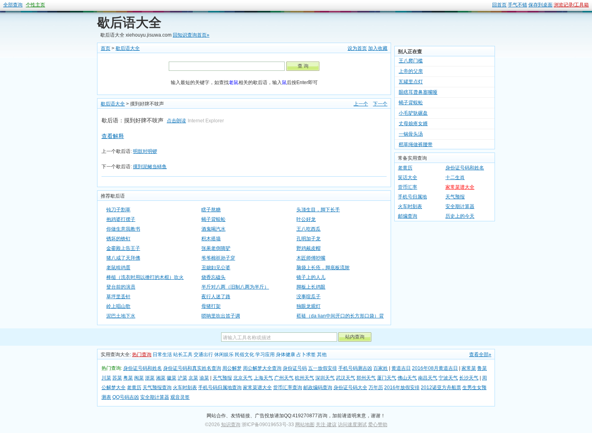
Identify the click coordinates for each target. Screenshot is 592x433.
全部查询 (13, 5)
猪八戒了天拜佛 (123, 258)
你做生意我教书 (123, 229)
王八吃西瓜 (308, 229)
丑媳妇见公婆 (215, 267)
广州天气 (284, 378)
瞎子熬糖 (211, 209)
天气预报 (455, 197)
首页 (105, 48)
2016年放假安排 (402, 387)
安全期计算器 (459, 206)
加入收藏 (377, 48)
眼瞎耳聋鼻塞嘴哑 (418, 88)
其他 (322, 354)
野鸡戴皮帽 (308, 248)
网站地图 (305, 424)
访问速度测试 (352, 424)
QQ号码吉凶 (125, 397)
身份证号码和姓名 (464, 168)
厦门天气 (386, 378)
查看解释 (112, 136)
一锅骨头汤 (411, 130)
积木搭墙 (211, 238)
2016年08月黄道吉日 (435, 368)
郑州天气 (366, 378)
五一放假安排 (322, 368)
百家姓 (380, 368)
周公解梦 (232, 368)
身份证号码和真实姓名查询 (192, 368)
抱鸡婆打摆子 (120, 219)
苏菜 (117, 378)
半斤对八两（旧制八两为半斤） (235, 287)
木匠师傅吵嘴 (310, 258)
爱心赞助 (377, 424)
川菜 (106, 378)
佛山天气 (407, 378)
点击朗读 (176, 121)
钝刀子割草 (118, 209)
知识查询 (230, 424)
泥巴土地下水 (120, 316)
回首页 (499, 5)
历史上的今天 (459, 216)
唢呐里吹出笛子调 (220, 316)
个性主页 (35, 5)
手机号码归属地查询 (220, 387)
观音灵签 (180, 397)
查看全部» (480, 354)
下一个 (380, 104)
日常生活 (162, 354)
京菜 (193, 378)
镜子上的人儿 (310, 277)
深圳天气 (325, 378)
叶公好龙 (306, 219)
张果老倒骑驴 (215, 248)
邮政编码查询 (317, 387)
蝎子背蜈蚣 (213, 219)
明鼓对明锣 (145, 151)
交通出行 (203, 354)
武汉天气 (345, 378)
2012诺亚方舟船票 (441, 387)
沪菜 (182, 378)
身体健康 (285, 354)
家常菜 (469, 368)
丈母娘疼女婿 (413, 120)
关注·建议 (326, 424)
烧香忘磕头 (213, 277)
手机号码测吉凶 (355, 368)
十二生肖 (455, 177)
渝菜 (204, 378)
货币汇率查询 (287, 387)
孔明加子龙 (308, 238)
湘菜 (161, 378)
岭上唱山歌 (118, 306)
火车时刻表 (410, 206)
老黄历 (405, 168)
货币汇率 (407, 187)
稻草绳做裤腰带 (416, 141)
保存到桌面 (540, 5)
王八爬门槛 (411, 57)
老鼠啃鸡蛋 (118, 267)
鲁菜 (482, 368)
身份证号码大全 (350, 387)
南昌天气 (427, 378)
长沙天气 (468, 378)
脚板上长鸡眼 (310, 287)
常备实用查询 (412, 158)
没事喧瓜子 (308, 296)
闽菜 (139, 378)
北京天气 (243, 378)
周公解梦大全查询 (262, 368)
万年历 (375, 387)
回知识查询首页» (191, 35)
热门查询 (141, 354)
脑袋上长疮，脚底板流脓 (323, 267)
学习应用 (265, 354)
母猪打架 (211, 306)
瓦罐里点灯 (411, 78)
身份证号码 (295, 368)
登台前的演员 (120, 287)
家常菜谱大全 (459, 187)
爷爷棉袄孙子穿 (218, 258)
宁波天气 (448, 378)
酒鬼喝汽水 (213, 229)
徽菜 (171, 378)
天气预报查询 (157, 387)
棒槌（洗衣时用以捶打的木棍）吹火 (145, 277)
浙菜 (150, 378)
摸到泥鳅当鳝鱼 (150, 166)
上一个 (361, 104)
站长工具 (183, 354)
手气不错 (517, 5)
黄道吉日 (401, 368)
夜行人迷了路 (215, 296)
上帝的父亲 (411, 67)
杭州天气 (304, 378)
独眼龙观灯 (308, 306)
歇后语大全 (129, 22)
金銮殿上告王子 (123, 248)
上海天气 (263, 378)
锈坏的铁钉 (118, 238)
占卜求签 (306, 354)
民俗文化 (244, 354)
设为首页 (357, 48)
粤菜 (128, 378)
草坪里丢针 (118, 296)
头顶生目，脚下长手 (318, 209)
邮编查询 (407, 216)
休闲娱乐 (224, 354)
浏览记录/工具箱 (571, 5)
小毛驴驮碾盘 (413, 109)
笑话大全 (407, 177)
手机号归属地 (412, 197)
